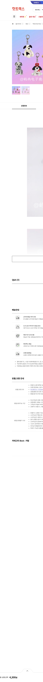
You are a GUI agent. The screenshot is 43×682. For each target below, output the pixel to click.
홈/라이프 (18, 24)
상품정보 (24, 105)
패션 (27, 24)
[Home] (13, 24)
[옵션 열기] (27, 670)
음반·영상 (32, 16)
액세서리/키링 (37, 24)
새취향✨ (23, 16)
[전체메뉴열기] (14, 16)
